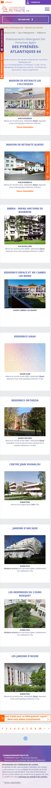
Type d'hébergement (26, 32)
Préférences (41, 32)
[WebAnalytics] (8, 749)
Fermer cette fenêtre (12, 782)
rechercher (24, 19)
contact (8, 2)
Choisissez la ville (8, 32)
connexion (35, 2)
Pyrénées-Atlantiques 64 (12, 27)
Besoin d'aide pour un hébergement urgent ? (26, 717)
